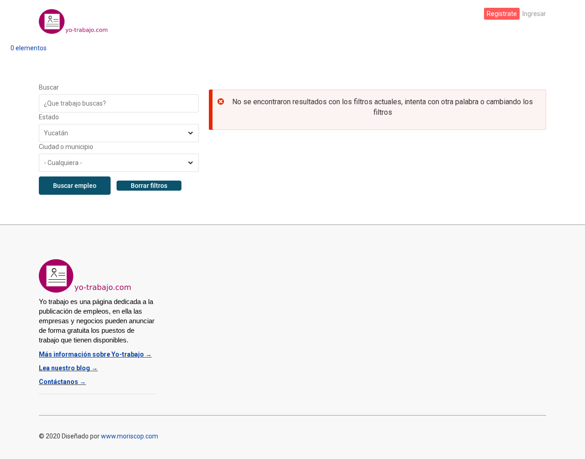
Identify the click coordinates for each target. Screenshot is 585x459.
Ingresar (534, 13)
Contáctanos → (62, 381)
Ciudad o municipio (66, 146)
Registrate (502, 13)
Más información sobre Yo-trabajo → (95, 354)
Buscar (49, 87)
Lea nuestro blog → (68, 368)
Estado (49, 117)
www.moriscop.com (129, 436)
